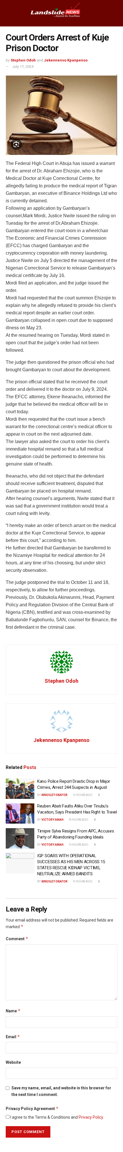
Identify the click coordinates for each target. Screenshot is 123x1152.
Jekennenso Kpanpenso (66, 60)
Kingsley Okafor (54, 795)
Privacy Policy (91, 1117)
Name (13, 1010)
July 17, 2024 (22, 66)
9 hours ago (78, 844)
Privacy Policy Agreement (32, 1108)
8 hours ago (78, 819)
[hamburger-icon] (9, 13)
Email (13, 1036)
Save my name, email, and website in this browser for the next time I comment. (61, 1091)
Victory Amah (52, 819)
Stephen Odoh (23, 60)
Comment (17, 938)
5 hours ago (82, 795)
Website (13, 1062)
